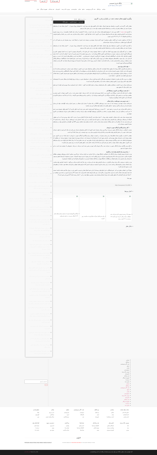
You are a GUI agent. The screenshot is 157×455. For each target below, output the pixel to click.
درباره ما (127, 379)
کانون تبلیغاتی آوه (28, 451)
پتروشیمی (82, 412)
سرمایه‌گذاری (66, 417)
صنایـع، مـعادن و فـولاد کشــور (115, 5)
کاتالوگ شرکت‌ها (95, 425)
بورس (127, 430)
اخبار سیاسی (126, 417)
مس (38, 417)
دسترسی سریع (50, 423)
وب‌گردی (67, 423)
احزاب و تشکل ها (110, 417)
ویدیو (98, 430)
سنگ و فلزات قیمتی (50, 417)
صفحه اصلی (36, 425)
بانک (128, 425)
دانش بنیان (111, 423)
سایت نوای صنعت (124, 409)
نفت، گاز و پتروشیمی (90, 9)
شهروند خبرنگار (43, 9)
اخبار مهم (52, 425)
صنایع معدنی (74, 9)
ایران (98, 414)
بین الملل (96, 409)
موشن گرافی (96, 427)
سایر (38, 9)
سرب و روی (51, 412)
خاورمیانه (97, 417)
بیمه (128, 427)
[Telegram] (131, 443)
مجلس (112, 412)
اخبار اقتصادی (126, 414)
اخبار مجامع (81, 425)
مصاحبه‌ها (82, 430)
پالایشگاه (82, 414)
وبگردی (67, 425)
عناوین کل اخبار (125, 412)
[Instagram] (129, 443)
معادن (79, 9)
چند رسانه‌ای (51, 9)
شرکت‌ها (82, 423)
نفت (83, 417)
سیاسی (103, 9)
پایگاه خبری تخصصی (115, 3)
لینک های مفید (35, 423)
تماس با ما (127, 381)
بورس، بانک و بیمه (65, 9)
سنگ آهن (52, 414)
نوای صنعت (123, 31)
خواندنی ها (67, 427)
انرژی (68, 414)
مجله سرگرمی (66, 430)
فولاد (38, 412)
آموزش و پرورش (110, 430)
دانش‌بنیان (58, 9)
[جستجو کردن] (46, 385)
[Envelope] (126, 443)
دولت (113, 414)
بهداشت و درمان (110, 427)
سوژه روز (52, 430)
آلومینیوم (37, 414)
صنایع (83, 9)
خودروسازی (66, 412)
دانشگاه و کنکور (110, 425)
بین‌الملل (99, 9)
